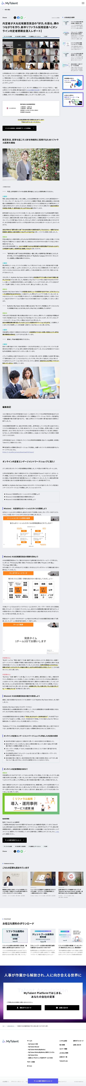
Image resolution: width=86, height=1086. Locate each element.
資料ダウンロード (78, 1041)
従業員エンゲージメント (35, 36)
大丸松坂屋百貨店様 (33, 90)
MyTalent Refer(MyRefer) (36, 1049)
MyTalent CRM (33, 1044)
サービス (29, 1041)
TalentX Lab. (63, 1061)
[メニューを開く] (83, 3)
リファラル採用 (8, 36)
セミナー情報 (63, 1049)
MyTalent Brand (33, 1047)
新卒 (45, 36)
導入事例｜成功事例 (20, 36)
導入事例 (62, 1045)
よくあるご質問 (63, 1053)
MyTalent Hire (33, 1055)
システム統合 (63, 1041)
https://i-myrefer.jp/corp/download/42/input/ (18, 452)
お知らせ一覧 (63, 1057)
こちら (57, 832)
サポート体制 (31, 1062)
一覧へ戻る (7, 9)
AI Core (29, 1066)
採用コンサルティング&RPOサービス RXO (40, 1058)
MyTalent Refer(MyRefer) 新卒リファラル (41, 1052)
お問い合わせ (77, 1045)
